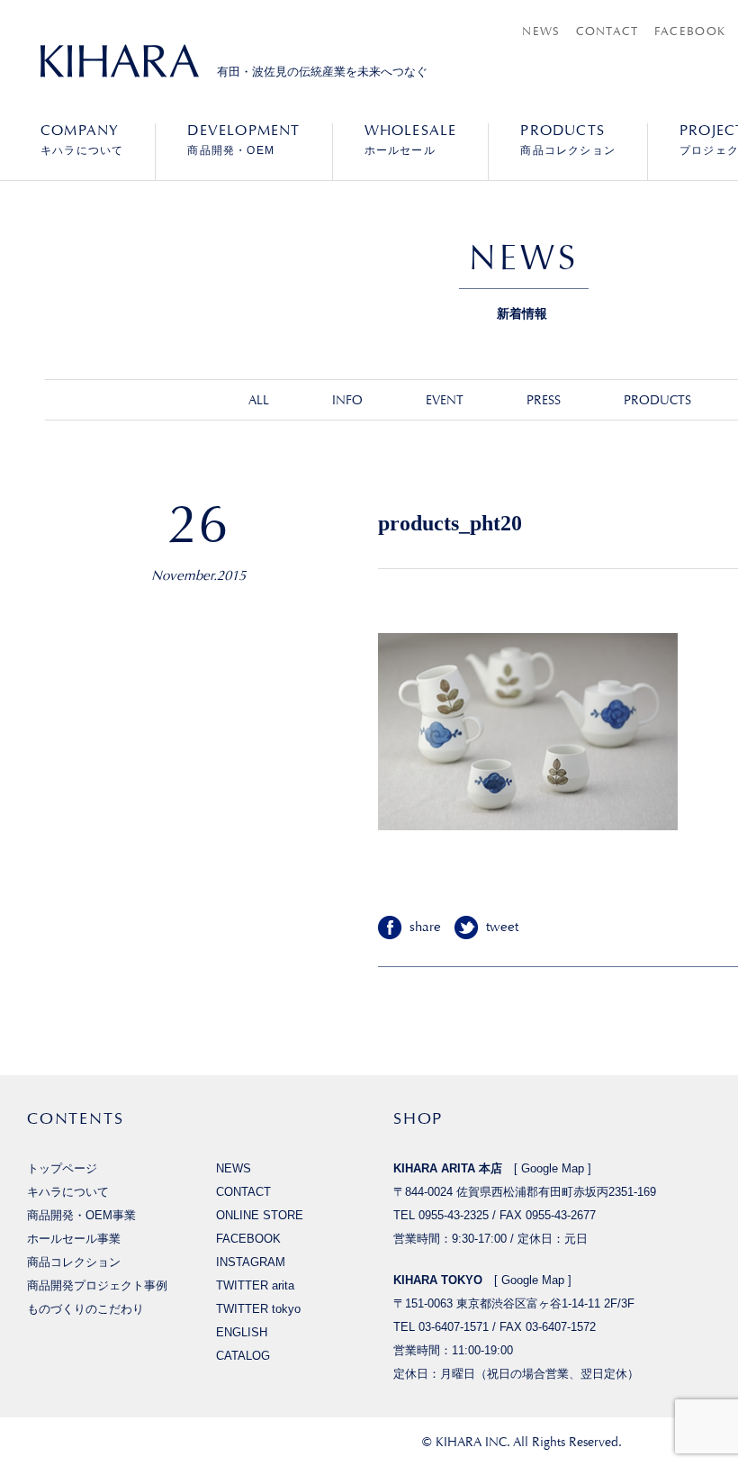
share (425, 927)
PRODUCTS (657, 400)
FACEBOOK (689, 31)
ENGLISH (241, 1332)
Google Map (552, 1168)
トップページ (62, 1168)
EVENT (445, 400)
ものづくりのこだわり (85, 1309)
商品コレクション (568, 139)
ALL (258, 400)
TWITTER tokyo (258, 1309)
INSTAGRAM (250, 1262)
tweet (502, 927)
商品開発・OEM (243, 139)
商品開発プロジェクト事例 (97, 1285)
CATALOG (243, 1355)
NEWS (541, 31)
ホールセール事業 (74, 1238)
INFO (347, 400)
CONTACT (607, 31)
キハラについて (81, 139)
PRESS (543, 400)
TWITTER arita (255, 1285)
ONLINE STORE (259, 1215)
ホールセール (410, 139)
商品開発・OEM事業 (81, 1215)
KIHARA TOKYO (437, 1280)
